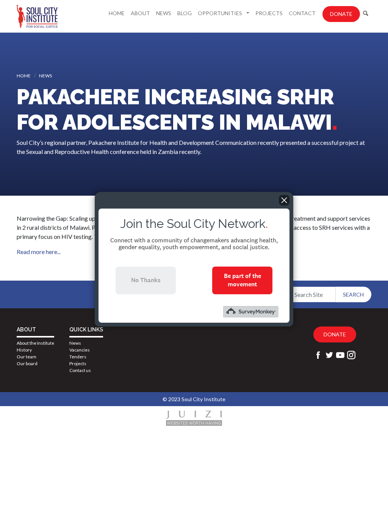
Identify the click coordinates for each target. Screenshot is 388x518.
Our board (27, 363)
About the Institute (35, 343)
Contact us (80, 370)
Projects (269, 13)
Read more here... (39, 251)
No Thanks (146, 280)
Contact (302, 13)
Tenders (77, 356)
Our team (26, 356)
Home (117, 13)
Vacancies (79, 350)
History (24, 350)
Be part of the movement (242, 280)
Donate (341, 14)
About (140, 13)
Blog (184, 13)
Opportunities (220, 13)
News (163, 13)
